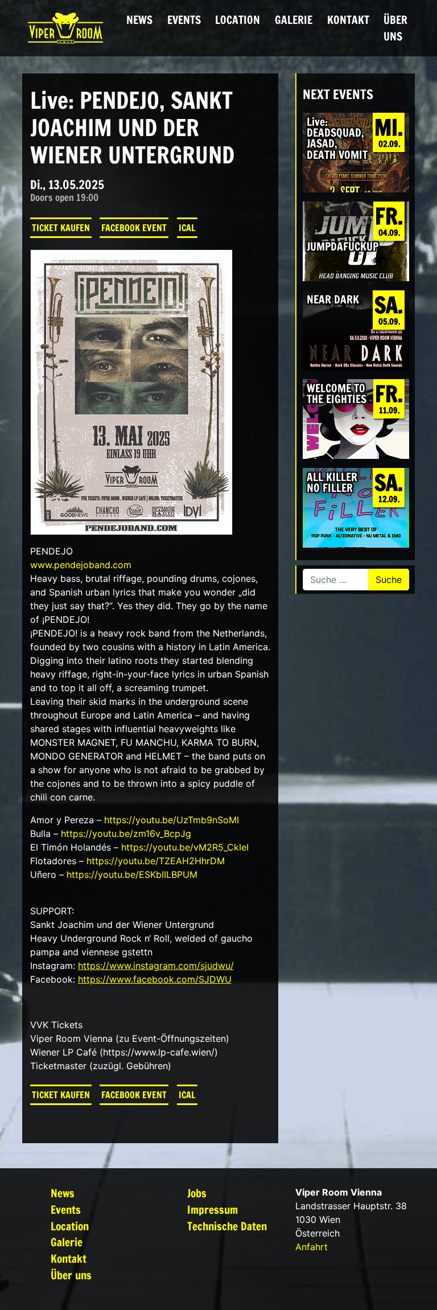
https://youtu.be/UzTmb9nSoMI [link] (171, 820)
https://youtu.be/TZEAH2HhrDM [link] (155, 861)
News (139, 19)
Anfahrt (311, 1246)
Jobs (197, 1193)
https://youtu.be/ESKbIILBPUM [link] (132, 874)
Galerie (293, 19)
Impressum (212, 1209)
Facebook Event (134, 227)
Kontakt (348, 19)
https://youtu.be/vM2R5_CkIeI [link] (185, 847)
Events (184, 19)
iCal (187, 227)
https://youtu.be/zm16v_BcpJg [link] (126, 833)
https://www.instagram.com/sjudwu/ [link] (156, 965)
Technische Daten (227, 1226)
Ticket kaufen (61, 227)
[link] (155, 979)
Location (237, 19)
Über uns (395, 28)
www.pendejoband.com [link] (80, 564)
